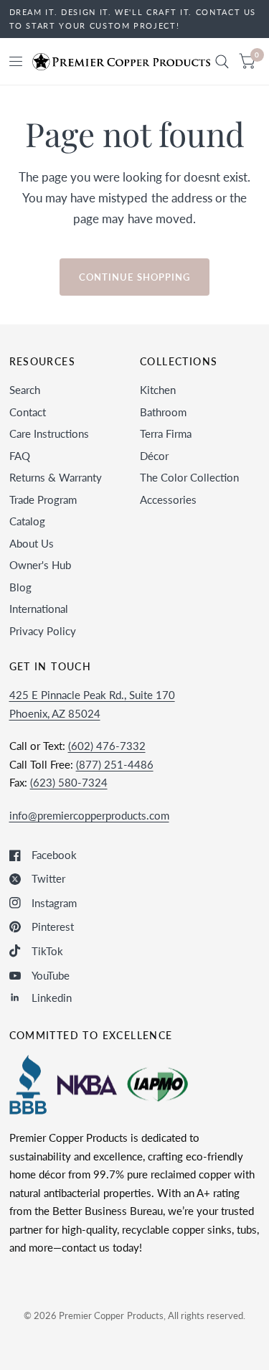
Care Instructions (49, 433)
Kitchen (158, 389)
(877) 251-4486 (115, 764)
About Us (31, 543)
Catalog (27, 521)
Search (24, 389)
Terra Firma (166, 433)
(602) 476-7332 (107, 745)
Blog (20, 587)
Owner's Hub (40, 564)
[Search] (222, 61)
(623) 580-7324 (69, 782)
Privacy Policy (42, 630)
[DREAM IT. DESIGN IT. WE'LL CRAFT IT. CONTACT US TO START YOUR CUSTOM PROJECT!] (134, 19)
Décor (154, 455)
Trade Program (43, 499)
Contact (27, 411)
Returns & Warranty (55, 477)
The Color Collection (189, 477)
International (38, 608)
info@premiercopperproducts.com (89, 815)
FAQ (19, 455)
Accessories (168, 499)
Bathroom (163, 411)
